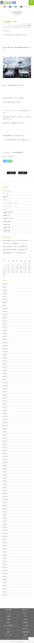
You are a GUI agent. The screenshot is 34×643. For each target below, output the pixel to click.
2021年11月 (5, 459)
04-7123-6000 (26, 6)
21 (21, 269)
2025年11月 (5, 311)
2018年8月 (5, 579)
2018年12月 (5, 567)
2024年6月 (5, 364)
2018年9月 (5, 576)
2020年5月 (5, 515)
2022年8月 (5, 431)
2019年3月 (5, 558)
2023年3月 (5, 410)
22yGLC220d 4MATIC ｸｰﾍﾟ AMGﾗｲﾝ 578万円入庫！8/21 (15, 246)
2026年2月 (5, 302)
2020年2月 (5, 524)
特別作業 (8, 622)
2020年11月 (5, 496)
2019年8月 (5, 542)
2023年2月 (5, 413)
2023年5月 (5, 404)
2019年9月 (5, 539)
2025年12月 (5, 308)
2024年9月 (5, 354)
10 (4, 267)
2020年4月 (5, 518)
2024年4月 (5, 370)
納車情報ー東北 (6, 224)
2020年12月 (5, 493)
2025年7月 (5, 324)
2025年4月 (5, 333)
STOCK (7, 6)
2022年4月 (5, 444)
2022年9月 (5, 428)
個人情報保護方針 (25, 631)
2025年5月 (5, 330)
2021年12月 (5, 456)
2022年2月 (5, 450)
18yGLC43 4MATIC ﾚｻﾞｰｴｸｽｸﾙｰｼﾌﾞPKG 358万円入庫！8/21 (15, 240)
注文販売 (25, 619)
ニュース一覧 (5, 193)
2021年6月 (5, 475)
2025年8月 (5, 321)
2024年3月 (5, 373)
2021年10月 (5, 462)
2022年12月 (5, 419)
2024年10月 (5, 351)
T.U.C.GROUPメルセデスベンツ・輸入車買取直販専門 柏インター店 (13, 3)
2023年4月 (5, 407)
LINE (18, 6)
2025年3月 (5, 336)
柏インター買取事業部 (8, 625)
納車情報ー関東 (6, 230)
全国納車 (8, 619)
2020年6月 (5, 511)
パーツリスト (8, 613)
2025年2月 (5, 339)
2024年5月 (5, 367)
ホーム (8, 638)
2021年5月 (5, 478)
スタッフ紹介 (25, 625)
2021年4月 (5, 481)
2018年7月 (5, 582)
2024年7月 (5, 361)
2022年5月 (5, 441)
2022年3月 (5, 447)
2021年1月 (5, 490)
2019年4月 (5, 555)
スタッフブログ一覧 (7, 190)
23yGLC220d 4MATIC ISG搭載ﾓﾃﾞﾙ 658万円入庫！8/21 (15, 249)
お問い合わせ (25, 628)
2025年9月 (5, 317)
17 (4, 269)
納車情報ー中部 (6, 215)
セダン (4, 209)
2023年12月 (5, 382)
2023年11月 (5, 385)
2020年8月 (5, 505)
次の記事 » (22, 172)
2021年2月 (5, 487)
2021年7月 (5, 471)
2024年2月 (5, 376)
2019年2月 (5, 561)
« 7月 (3, 276)
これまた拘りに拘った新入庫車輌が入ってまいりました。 (15, 243)
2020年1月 (5, 527)
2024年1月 (5, 379)
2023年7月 (5, 398)
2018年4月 (5, 592)
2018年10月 (5, 573)
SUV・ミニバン (6, 199)
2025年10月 (5, 314)
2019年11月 (5, 533)
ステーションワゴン (7, 206)
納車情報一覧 (29, 25)
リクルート (8, 628)
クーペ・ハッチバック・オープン (19, 25)
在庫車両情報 (8, 609)
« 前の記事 (11, 172)
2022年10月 (5, 425)
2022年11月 (5, 422)
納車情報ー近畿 (6, 227)
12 (12, 267)
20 (17, 269)
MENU (31, 3)
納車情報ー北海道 (7, 221)
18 (8, 269)
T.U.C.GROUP (25, 638)
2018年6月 (5, 585)
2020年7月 (5, 508)
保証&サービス (25, 609)
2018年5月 (5, 588)
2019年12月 (5, 530)
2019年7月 (5, 545)
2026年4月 (5, 296)
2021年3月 (5, 484)
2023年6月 (5, 401)
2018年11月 (5, 570)
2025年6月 (5, 327)
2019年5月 (5, 552)
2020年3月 (5, 521)
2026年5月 (5, 293)
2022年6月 (5, 438)
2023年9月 (5, 391)
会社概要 (8, 631)
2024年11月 (5, 348)
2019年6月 (5, 548)
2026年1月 (5, 305)
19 (12, 269)
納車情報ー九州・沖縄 (8, 218)
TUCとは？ (25, 613)
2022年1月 (5, 453)
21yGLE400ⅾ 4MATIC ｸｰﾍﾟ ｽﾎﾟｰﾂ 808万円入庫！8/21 (14, 252)
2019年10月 (5, 536)
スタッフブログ (8, 635)
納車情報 (25, 635)
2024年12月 (5, 345)
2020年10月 (5, 499)
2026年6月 (5, 290)
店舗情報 (8, 616)
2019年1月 (5, 564)
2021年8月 (5, 468)
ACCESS (12, 6)
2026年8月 (5, 284)
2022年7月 (5, 434)
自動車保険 (25, 622)
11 (8, 267)
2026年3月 (5, 299)
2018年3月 (5, 595)
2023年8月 (5, 394)
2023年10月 (5, 388)
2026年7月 (5, 287)
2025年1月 (5, 342)
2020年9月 (5, 502)
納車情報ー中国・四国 (8, 212)
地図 (25, 616)
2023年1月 (5, 416)
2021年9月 (5, 465)
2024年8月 (5, 357)
